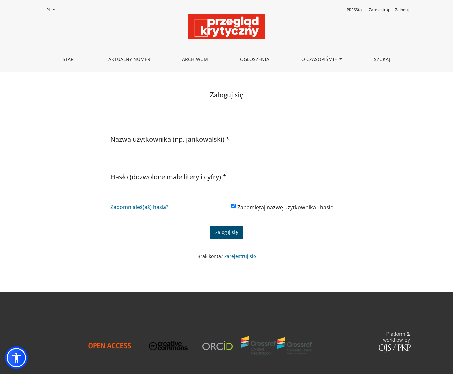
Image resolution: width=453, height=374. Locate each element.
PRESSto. (355, 10)
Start (69, 59)
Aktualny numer (129, 59)
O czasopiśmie (319, 59)
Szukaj (382, 59)
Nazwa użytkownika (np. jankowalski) (169, 139)
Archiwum (195, 59)
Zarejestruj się (240, 256)
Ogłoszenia (254, 59)
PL (52, 9)
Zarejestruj (379, 10)
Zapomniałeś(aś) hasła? (139, 207)
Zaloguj (402, 10)
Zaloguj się (226, 232)
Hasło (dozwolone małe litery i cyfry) (168, 176)
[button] (16, 357)
